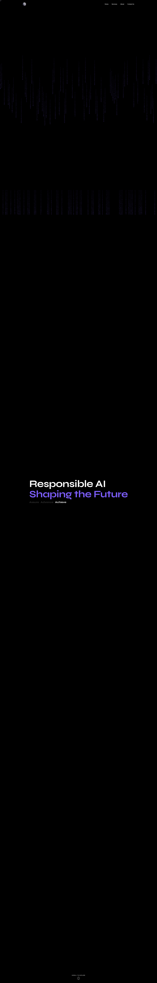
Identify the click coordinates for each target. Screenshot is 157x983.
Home (106, 4)
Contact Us (130, 4)
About (122, 4)
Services (114, 4)
